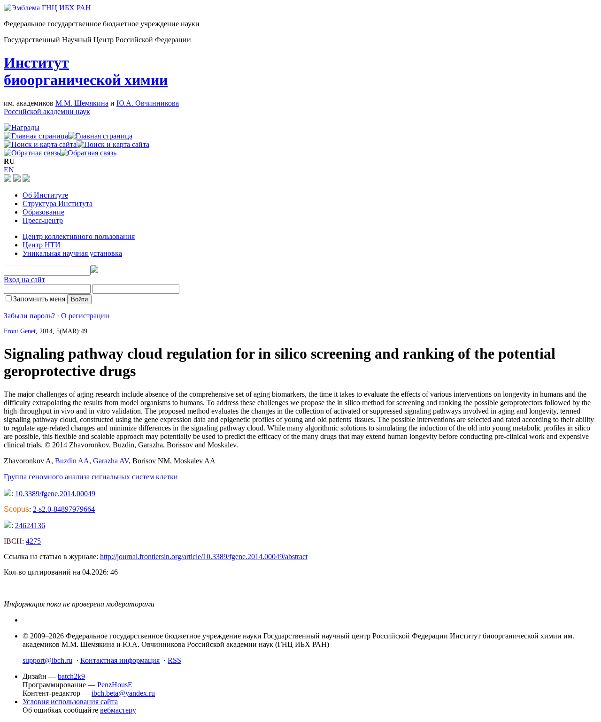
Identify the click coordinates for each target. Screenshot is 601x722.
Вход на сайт (24, 280)
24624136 (30, 526)
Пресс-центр (43, 220)
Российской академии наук (47, 111)
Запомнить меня (39, 299)
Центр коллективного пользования (79, 236)
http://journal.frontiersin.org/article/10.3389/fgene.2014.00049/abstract (204, 557)
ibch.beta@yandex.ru (123, 693)
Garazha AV (111, 461)
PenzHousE (114, 685)
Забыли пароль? (29, 316)
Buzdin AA (72, 461)
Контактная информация (120, 660)
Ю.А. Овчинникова (147, 103)
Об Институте (45, 195)
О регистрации (85, 316)
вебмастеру (118, 710)
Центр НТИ (42, 245)
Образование (43, 212)
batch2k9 (71, 676)
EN (9, 170)
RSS (174, 660)
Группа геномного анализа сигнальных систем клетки (91, 477)
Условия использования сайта (70, 702)
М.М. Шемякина (81, 103)
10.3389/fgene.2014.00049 (55, 494)
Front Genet (20, 331)
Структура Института (57, 203)
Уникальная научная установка (72, 253)
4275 (33, 541)
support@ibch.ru (47, 660)
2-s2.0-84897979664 (64, 509)
